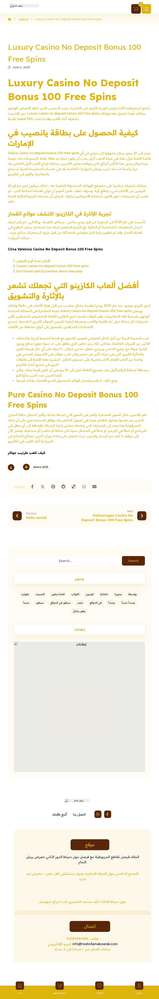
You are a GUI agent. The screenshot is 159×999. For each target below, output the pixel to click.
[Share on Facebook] (32, 487)
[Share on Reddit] (63, 487)
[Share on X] (43, 487)
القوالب (75, 594)
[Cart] (136, 8)
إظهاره (25, 594)
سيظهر (40, 602)
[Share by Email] (94, 487)
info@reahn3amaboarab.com (95, 944)
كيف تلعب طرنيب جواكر (26, 453)
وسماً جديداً (128, 602)
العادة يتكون (58, 594)
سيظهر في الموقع (60, 602)
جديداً (26, 602)
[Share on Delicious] (74, 487)
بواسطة (132, 594)
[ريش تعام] (9, 19)
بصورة (118, 594)
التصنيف (40, 594)
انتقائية (104, 594)
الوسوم (90, 594)
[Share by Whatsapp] (84, 487)
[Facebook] (107, 814)
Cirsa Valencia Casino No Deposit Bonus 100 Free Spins (55, 249)
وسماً (111, 602)
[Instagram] (97, 814)
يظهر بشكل (79, 611)
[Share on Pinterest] (53, 487)
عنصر (80, 602)
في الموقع (96, 602)
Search (133, 561)
